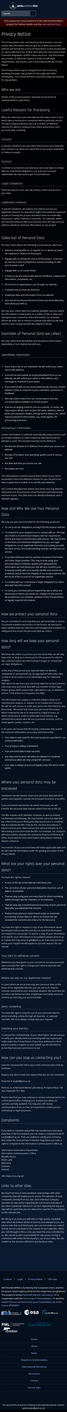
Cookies (7, 1279)
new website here (51, 24)
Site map (52, 1279)
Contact (34, 1380)
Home (34, 1339)
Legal (20, 1279)
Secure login (34, 1387)
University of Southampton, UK (39, 1298)
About (34, 1346)
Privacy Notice (35, 1279)
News (34, 1353)
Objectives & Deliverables (34, 1359)
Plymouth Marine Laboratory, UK (39, 1294)
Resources (34, 1373)
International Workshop (34, 1366)
